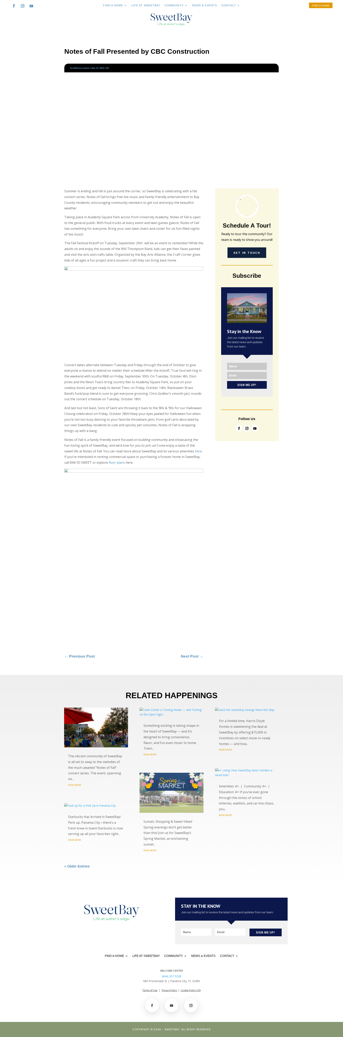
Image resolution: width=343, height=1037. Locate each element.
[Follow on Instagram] (22, 6)
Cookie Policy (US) (191, 990)
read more (74, 785)
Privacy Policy (169, 990)
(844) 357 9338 (171, 976)
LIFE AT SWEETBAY (145, 5)
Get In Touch (246, 253)
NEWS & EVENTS (204, 5)
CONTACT (228, 5)
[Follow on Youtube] (31, 6)
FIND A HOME (113, 5)
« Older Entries (77, 866)
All (107, 68)
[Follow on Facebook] (13, 6)
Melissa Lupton (81, 68)
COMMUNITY (174, 5)
